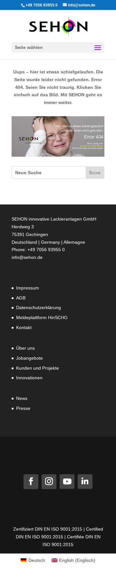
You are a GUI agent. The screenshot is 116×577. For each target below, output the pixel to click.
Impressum (27, 287)
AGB (20, 297)
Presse (23, 408)
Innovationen (29, 377)
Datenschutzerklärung (38, 307)
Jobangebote (29, 358)
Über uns (25, 348)
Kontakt (24, 327)
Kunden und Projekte (37, 368)
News (21, 398)
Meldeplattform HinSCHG (42, 317)
